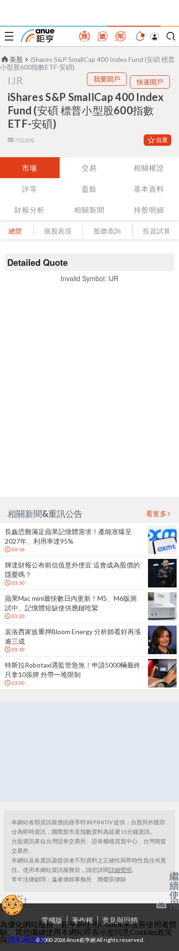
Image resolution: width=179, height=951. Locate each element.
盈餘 (89, 188)
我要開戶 (107, 79)
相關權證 (149, 167)
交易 (89, 167)
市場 (29, 167)
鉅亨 (37, 36)
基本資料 (149, 188)
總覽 (15, 231)
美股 (16, 59)
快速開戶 (150, 82)
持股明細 (149, 209)
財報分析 (29, 209)
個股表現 (58, 231)
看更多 (156, 513)
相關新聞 (89, 209)
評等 (29, 188)
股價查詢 (107, 231)
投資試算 (156, 231)
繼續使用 (174, 890)
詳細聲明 (120, 869)
